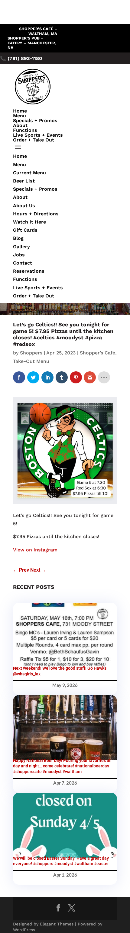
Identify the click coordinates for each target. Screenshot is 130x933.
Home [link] (20, 111)
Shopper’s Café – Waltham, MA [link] (38, 31)
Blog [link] (18, 238)
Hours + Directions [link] (36, 214)
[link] (19, 377)
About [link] (20, 125)
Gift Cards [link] (25, 230)
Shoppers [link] (31, 353)
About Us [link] (24, 205)
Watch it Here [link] (29, 222)
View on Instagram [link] (35, 550)
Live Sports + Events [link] (38, 135)
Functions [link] (25, 130)
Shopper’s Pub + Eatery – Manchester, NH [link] (32, 43)
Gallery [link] (21, 246)
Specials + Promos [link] (35, 120)
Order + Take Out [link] (33, 140)
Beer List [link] (24, 181)
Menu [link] (19, 116)
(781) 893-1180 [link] (25, 58)
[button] (65, 147)
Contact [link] (22, 263)
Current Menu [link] (29, 173)
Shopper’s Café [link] (97, 353)
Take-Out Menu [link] (31, 361)
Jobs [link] (19, 255)
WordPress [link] (24, 929)
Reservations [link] (28, 271)
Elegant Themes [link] (56, 924)
